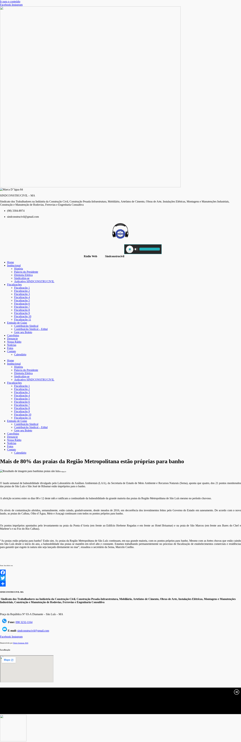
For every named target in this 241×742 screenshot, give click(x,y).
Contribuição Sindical (26, 325)
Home (10, 262)
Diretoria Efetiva (23, 274)
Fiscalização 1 (22, 287)
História (18, 268)
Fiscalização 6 (22, 303)
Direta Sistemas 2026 (20, 643)
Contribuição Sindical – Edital (31, 329)
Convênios (13, 335)
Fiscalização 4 (22, 297)
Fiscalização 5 (22, 300)
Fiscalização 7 (22, 306)
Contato (11, 351)
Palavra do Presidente (26, 271)
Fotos (10, 348)
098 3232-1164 (24, 622)
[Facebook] (120, 572)
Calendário (20, 354)
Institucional (14, 265)
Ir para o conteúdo (10, 1)
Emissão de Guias (17, 322)
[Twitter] (120, 578)
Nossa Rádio (14, 341)
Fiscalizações (14, 284)
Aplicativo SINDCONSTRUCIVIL (34, 281)
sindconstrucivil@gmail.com (33, 630)
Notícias (11, 344)
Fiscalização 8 (22, 309)
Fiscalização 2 (22, 290)
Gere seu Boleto (23, 332)
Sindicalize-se (21, 278)
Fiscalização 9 (22, 313)
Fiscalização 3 (22, 294)
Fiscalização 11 (22, 319)
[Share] (120, 584)
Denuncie (12, 338)
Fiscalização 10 (22, 316)
